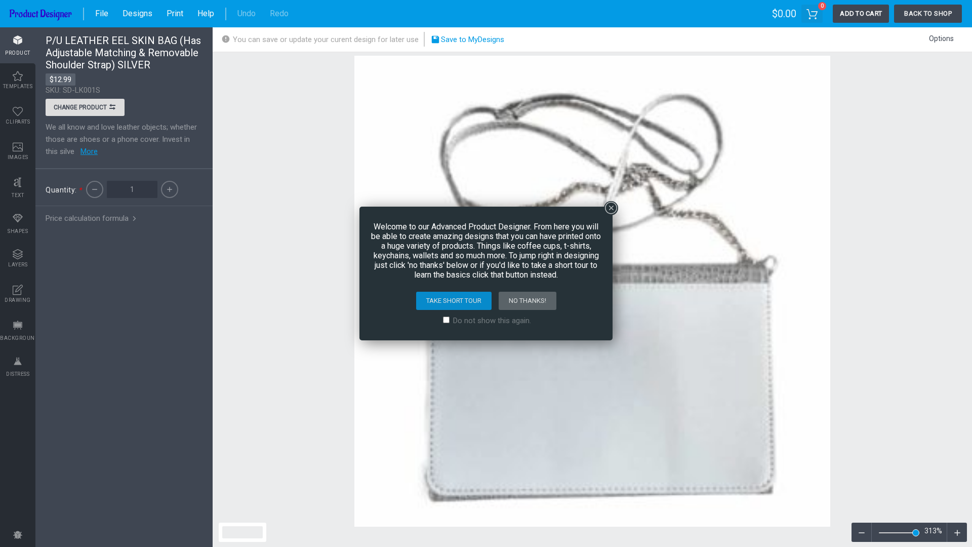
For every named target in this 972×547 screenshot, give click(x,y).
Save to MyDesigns (471, 39)
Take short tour (453, 300)
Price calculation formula (88, 218)
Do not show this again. (492, 320)
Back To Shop (928, 13)
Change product (81, 107)
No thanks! (527, 300)
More (89, 151)
